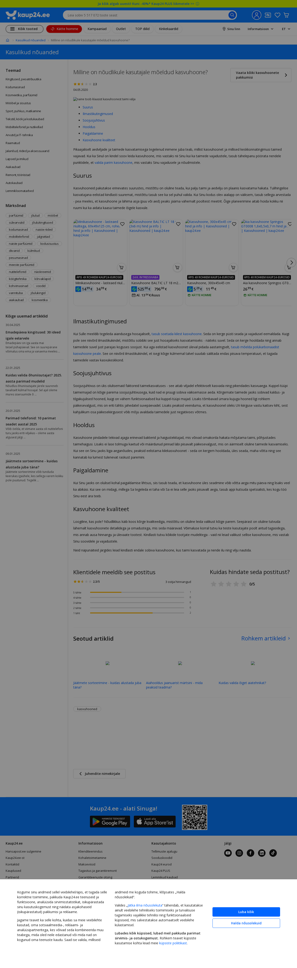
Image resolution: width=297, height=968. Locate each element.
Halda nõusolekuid (246, 923)
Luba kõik (246, 912)
